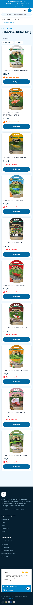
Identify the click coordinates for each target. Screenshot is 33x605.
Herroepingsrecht (6, 547)
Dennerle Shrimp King (7, 22)
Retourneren (5, 544)
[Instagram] (2, 602)
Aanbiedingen (5, 519)
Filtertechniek (5, 528)
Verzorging (10, 19)
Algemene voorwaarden (8, 553)
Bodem (3, 531)
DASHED (11, 598)
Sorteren (7, 42)
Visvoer (17, 19)
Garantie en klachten (7, 541)
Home (3, 19)
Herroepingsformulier (7, 550)
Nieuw (3, 522)
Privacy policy (5, 556)
